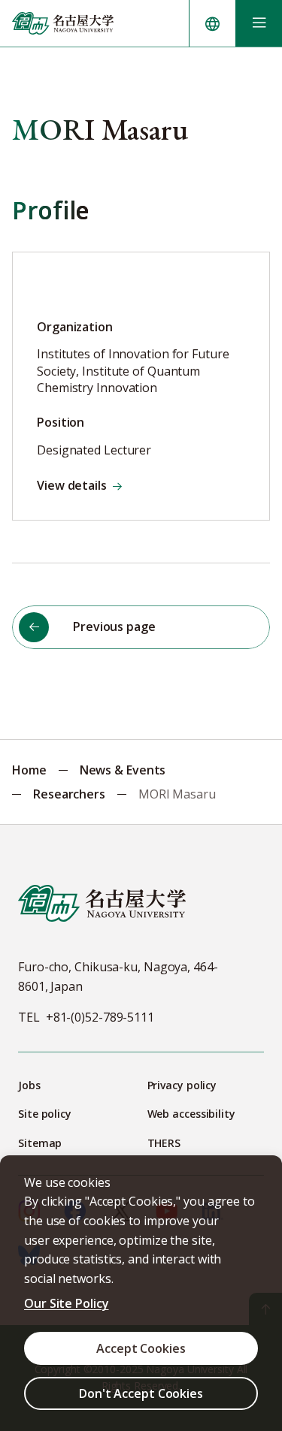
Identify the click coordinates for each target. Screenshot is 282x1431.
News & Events (123, 770)
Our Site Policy (66, 1303)
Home (29, 770)
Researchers (69, 794)
